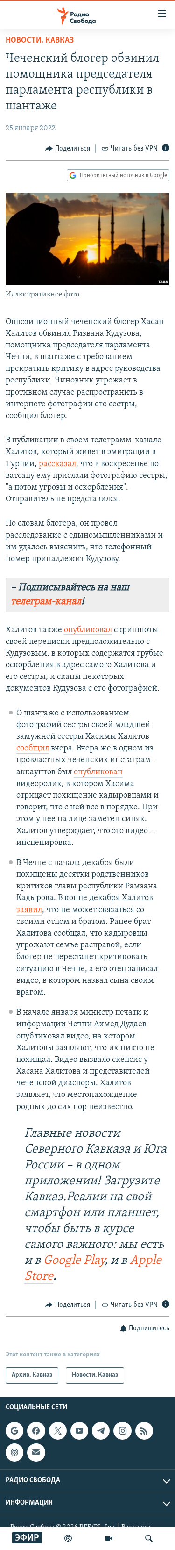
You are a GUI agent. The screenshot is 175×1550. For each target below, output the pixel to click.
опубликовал (88, 630)
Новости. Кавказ (40, 40)
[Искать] (149, 1538)
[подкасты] (68, 1538)
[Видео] (109, 1538)
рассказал (57, 464)
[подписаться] (36, 1452)
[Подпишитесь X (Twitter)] (58, 1431)
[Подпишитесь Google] (14, 1431)
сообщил (32, 748)
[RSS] (144, 1431)
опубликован (98, 772)
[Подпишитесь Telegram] (101, 1431)
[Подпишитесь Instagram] (122, 1431)
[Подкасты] (14, 1452)
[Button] (67, 149)
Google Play (74, 1260)
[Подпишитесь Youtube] (79, 1431)
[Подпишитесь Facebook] (36, 1431)
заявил (29, 910)
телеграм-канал (46, 601)
